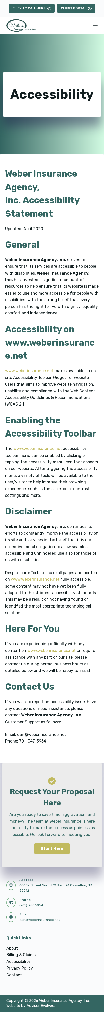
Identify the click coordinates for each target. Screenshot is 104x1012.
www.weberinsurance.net (29, 370)
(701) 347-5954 (31, 905)
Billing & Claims (21, 954)
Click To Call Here (28, 8)
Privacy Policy (19, 968)
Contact (14, 975)
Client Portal (73, 8)
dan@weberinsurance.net (39, 920)
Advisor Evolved (40, 1005)
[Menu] (95, 25)
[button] (52, 848)
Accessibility (18, 961)
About (12, 948)
